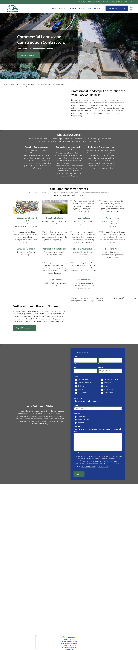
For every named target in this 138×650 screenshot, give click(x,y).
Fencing (80, 389)
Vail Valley (81, 423)
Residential (81, 401)
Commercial (95, 401)
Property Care (108, 383)
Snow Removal (82, 393)
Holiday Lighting (108, 393)
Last (99, 364)
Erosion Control (108, 389)
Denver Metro (82, 417)
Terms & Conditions (88, 466)
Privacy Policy (103, 466)
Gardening (81, 386)
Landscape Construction (111, 380)
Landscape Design (83, 380)
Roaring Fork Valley (83, 420)
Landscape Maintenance (85, 383)
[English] (131, 7)
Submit (79, 474)
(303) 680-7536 (105, 2)
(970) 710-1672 (127, 2)
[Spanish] (131, 9)
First (75, 364)
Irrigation (106, 386)
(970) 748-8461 (86, 2)
